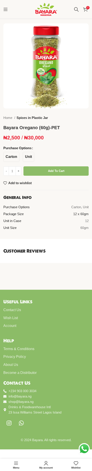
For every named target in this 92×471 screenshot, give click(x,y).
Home (8, 118)
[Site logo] (46, 9)
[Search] (76, 9)
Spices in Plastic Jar (32, 118)
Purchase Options (17, 148)
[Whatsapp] (21, 422)
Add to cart (56, 171)
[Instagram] (9, 422)
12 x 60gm (81, 214)
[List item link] (46, 310)
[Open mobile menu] (5, 9)
